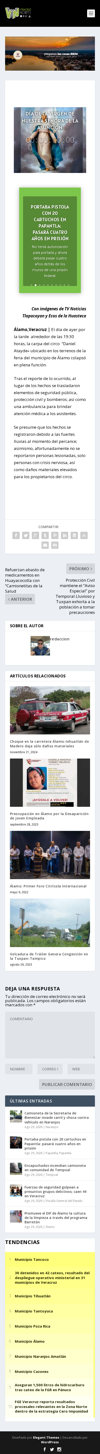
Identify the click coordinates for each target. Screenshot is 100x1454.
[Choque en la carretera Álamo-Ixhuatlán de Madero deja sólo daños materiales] (50, 710)
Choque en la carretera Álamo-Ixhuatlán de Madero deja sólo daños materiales (49, 743)
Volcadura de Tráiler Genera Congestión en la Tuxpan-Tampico (49, 956)
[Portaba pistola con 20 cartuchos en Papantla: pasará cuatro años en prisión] (16, 1142)
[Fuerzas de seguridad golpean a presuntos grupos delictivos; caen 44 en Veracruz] (16, 1190)
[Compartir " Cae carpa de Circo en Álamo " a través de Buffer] (74, 535)
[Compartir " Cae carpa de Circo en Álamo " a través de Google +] (35, 535)
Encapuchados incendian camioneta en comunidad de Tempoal (55, 1167)
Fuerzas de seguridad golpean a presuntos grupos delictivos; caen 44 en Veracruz (55, 1191)
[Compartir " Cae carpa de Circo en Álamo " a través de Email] (45, 545)
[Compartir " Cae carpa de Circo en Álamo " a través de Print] (55, 545)
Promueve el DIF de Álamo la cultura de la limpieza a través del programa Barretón (56, 1217)
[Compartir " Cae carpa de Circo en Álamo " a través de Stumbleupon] (84, 535)
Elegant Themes (46, 1437)
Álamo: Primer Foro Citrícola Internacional (48, 886)
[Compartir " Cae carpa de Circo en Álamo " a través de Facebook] (16, 535)
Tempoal (52, 1175)
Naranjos (52, 1127)
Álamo (50, 1227)
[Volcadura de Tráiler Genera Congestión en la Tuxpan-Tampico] (50, 923)
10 (68, 285)
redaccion (60, 639)
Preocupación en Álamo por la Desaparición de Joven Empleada (49, 815)
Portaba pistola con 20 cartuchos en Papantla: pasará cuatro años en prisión (50, 223)
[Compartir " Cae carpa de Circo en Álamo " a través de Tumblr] (45, 535)
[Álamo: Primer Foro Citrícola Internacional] (50, 855)
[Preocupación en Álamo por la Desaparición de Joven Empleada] (50, 783)
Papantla (52, 1153)
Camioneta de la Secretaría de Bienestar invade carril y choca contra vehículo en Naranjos (57, 1117)
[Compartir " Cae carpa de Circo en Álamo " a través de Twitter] (26, 535)
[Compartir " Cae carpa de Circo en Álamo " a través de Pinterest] (55, 535)
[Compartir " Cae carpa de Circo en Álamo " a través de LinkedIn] (64, 535)
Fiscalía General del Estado (64, 1201)
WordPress (50, 1442)
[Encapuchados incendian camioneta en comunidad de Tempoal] (16, 1169)
